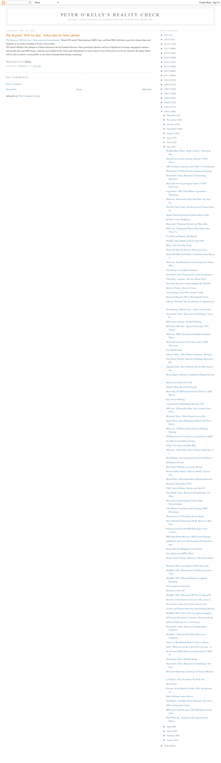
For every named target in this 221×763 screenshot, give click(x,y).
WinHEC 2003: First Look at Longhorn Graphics (189, 613)
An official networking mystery (180, 440)
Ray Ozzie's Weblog (175, 399)
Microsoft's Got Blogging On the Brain (184, 548)
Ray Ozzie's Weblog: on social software (184, 466)
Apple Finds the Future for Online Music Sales (187, 214)
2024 (167, 35)
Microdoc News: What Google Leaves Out (185, 416)
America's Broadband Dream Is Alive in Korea (187, 642)
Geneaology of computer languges (182, 269)
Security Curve (17, 61)
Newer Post (11, 89)
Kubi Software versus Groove (179, 696)
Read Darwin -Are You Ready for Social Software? (189, 457)
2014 (167, 61)
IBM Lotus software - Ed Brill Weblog (183, 321)
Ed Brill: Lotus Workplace (178, 219)
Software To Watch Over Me (179, 382)
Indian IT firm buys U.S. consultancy (183, 622)
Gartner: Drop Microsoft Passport (181, 386)
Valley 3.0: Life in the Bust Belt (181, 445)
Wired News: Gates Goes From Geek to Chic (186, 604)
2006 (167, 97)
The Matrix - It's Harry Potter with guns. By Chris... (189, 700)
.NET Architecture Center (178, 705)
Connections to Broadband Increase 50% (185, 403)
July (169, 137)
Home (79, 89)
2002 (167, 745)
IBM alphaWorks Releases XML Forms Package (188, 536)
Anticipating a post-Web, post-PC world (184, 292)
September (172, 128)
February (171, 735)
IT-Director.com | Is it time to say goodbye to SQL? (189, 436)
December (172, 115)
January (171, 740)
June (169, 142)
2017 (167, 48)
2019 (167, 39)
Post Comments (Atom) (29, 95)
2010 (167, 79)
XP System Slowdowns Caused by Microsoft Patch (189, 617)
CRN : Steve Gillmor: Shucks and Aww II (185, 488)
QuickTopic (171, 683)
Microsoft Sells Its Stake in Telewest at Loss (186, 249)
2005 (167, 102)
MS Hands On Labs (175, 462)
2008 (167, 88)
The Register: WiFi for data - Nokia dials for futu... (189, 309)
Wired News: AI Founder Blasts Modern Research (189, 479)
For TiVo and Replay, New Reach (181, 236)
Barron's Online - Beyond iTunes (181, 287)
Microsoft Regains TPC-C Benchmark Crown (187, 296)
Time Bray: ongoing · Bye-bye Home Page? (186, 278)
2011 (167, 75)
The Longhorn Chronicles (178, 586)
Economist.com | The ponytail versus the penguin (189, 274)
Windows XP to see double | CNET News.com (187, 565)
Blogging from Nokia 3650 (178, 483)
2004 (167, 106)
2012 (167, 70)
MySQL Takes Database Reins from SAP (185, 240)
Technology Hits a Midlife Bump (181, 659)
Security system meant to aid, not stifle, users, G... (189, 599)
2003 (167, 111)
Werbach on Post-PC (175, 590)
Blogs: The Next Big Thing (179, 245)
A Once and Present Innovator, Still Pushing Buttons (190, 608)
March (170, 731)
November (172, 119)
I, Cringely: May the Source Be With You (185, 679)
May (169, 146)
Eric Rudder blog (174, 349)
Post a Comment (13, 83)
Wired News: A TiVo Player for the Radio (185, 516)
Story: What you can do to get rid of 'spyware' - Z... (189, 646)
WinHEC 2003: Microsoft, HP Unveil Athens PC (188, 595)
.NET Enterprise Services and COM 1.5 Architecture (190, 166)
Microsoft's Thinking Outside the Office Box (187, 223)
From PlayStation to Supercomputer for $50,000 (188, 283)
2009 (167, 84)
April (169, 726)
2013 (167, 66)
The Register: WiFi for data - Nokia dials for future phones (33, 40)
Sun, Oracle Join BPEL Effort (179, 553)
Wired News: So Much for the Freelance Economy (189, 170)
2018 (167, 44)
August (170, 133)
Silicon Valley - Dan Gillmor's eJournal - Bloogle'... (190, 354)
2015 (167, 57)
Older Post (147, 89)
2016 (167, 52)
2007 (167, 93)
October (171, 124)
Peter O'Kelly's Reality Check (110, 14)
